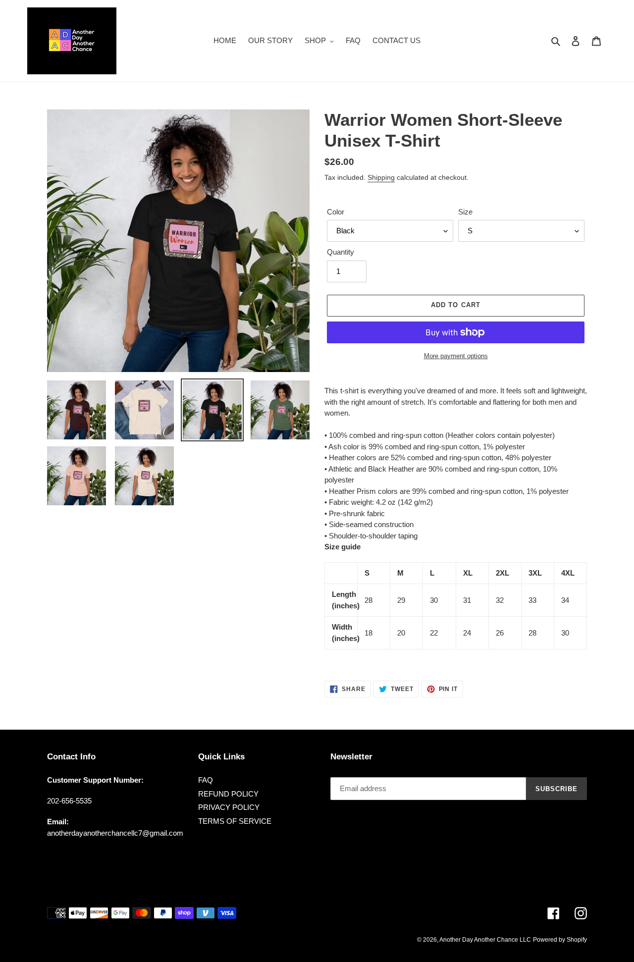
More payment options (456, 356)
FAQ (205, 780)
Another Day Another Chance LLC (485, 939)
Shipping (381, 177)
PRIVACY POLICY (229, 807)
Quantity (340, 252)
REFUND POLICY (228, 794)
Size (465, 212)
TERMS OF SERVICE (234, 821)
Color (335, 212)
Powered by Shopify (560, 939)
